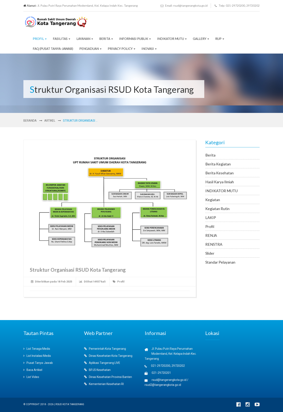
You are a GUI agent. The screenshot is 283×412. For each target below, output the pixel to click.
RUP (218, 38)
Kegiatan (212, 199)
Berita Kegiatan (218, 164)
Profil (39, 38)
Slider (209, 253)
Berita (105, 38)
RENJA (211, 235)
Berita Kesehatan (219, 173)
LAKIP (210, 217)
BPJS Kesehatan (99, 370)
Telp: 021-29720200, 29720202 (239, 5)
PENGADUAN (89, 48)
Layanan (83, 38)
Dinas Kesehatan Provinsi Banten (110, 377)
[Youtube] (257, 405)
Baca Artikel (34, 370)
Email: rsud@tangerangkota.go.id (186, 5)
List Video (32, 377)
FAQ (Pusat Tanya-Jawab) (53, 48)
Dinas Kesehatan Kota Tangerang (110, 355)
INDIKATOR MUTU (171, 38)
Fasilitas (60, 38)
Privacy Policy (120, 48)
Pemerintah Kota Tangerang (107, 348)
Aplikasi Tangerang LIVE (104, 362)
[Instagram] (248, 405)
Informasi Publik (134, 38)
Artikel (49, 120)
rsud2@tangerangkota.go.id (163, 384)
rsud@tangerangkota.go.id (169, 379)
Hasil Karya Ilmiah (219, 182)
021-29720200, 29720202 (168, 365)
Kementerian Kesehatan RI (106, 384)
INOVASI (148, 48)
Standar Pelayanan (220, 262)
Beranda (30, 120)
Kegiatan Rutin (217, 208)
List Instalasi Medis (38, 355)
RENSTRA (213, 244)
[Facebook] (238, 405)
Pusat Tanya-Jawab (39, 362)
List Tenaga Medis (38, 348)
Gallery (200, 38)
